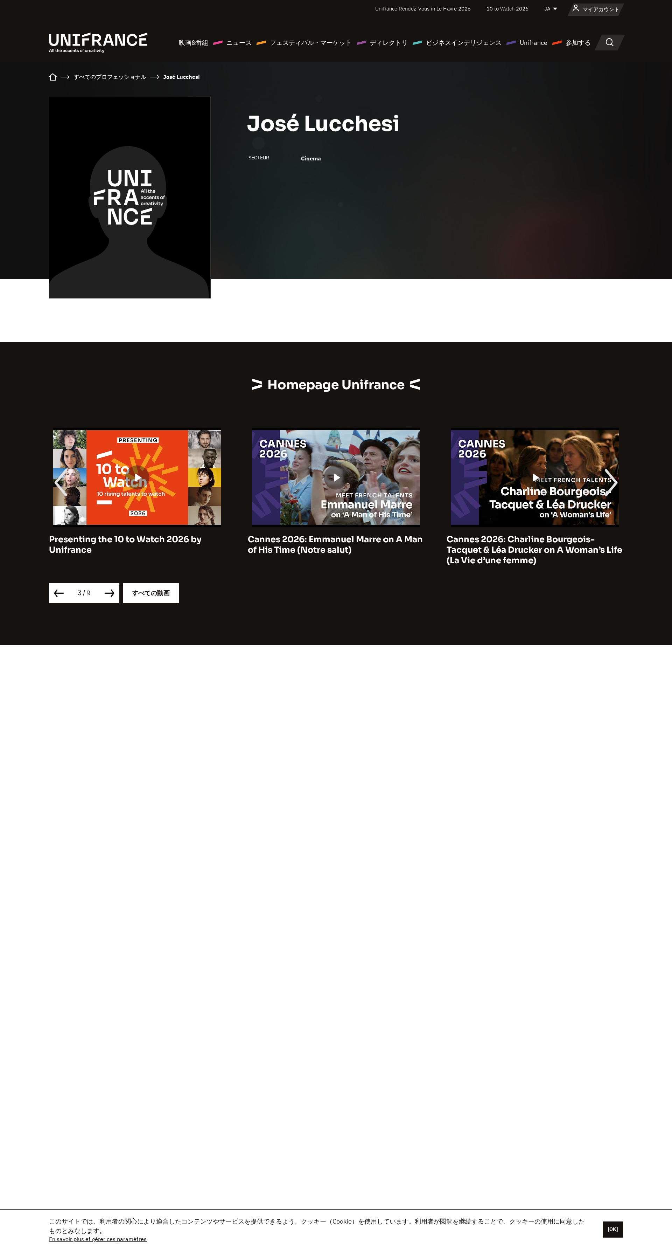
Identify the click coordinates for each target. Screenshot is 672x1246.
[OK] (613, 1229)
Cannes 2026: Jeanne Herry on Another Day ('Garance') (531, 544)
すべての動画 (151, 593)
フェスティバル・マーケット (311, 43)
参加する (578, 43)
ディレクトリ (389, 43)
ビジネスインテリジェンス (464, 43)
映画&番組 (193, 43)
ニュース (239, 43)
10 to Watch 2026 (507, 8)
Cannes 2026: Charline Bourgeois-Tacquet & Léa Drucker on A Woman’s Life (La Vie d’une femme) (336, 550)
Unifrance (533, 43)
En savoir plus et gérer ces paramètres (98, 1238)
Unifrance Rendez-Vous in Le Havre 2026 (423, 8)
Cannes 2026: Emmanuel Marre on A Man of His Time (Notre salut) (136, 544)
